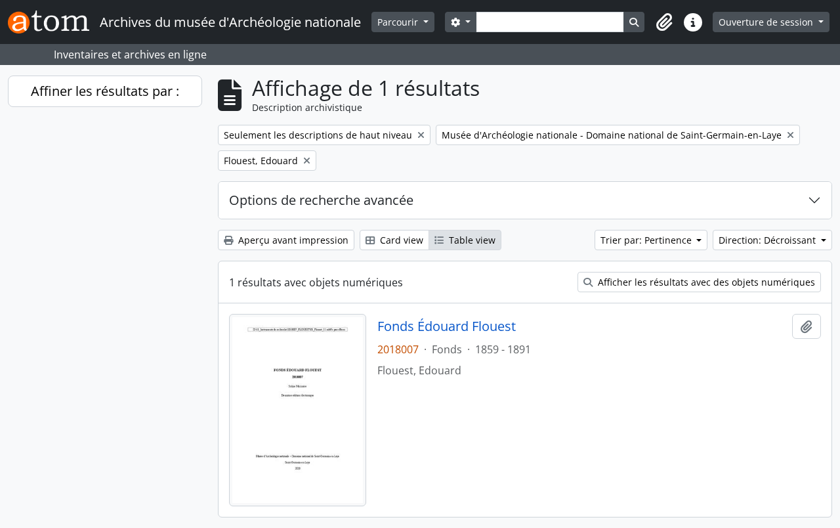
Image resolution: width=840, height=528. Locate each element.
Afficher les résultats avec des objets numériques (705, 282)
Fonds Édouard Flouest (446, 326)
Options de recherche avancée (321, 200)
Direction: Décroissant (768, 240)
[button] (664, 22)
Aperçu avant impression (292, 240)
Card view (400, 240)
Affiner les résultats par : (105, 91)
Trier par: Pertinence (647, 240)
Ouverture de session (767, 22)
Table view (470, 240)
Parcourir (399, 22)
